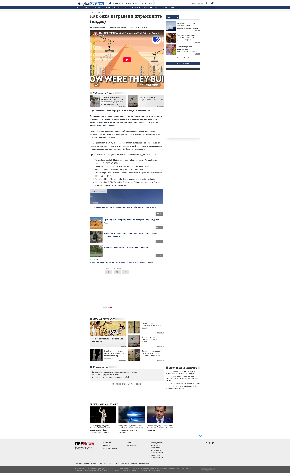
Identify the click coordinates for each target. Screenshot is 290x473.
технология (134, 262)
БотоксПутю (173, 386)
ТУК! (128, 377)
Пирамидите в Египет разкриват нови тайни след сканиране (124, 207)
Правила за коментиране (156, 446)
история (100, 262)
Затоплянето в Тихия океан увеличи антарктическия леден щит (187, 26)
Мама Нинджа (144, 463)
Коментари (100, 367)
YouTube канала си (107, 125)
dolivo (170, 371)
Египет (93, 262)
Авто (144, 3)
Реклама (106, 445)
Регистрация (132, 445)
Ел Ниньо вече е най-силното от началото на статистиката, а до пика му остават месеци (112, 100)
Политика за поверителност (157, 451)
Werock (134, 463)
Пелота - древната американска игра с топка (151, 98)
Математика (98, 7)
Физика (88, 7)
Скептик (164, 7)
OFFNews (78, 463)
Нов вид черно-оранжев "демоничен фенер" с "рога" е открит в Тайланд (187, 38)
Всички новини (182, 63)
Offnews (126, 3)
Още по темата (99, 191)
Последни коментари (183, 367)
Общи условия (157, 443)
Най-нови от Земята (104, 93)
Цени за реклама (110, 448)
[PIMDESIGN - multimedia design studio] (207, 470)
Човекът (126, 7)
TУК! (117, 375)
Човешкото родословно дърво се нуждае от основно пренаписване (152, 353)
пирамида (110, 262)
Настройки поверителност (157, 456)
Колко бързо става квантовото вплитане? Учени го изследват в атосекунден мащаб (182, 378)
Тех (150, 3)
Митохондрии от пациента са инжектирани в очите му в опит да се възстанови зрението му (187, 52)
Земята (108, 7)
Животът (117, 7)
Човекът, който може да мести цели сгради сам (126, 247)
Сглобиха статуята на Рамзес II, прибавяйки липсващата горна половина (114, 354)
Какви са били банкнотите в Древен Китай (151, 325)
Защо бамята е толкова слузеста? (188, 383)
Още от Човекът (104, 319)
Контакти (107, 443)
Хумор (172, 7)
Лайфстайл (102, 463)
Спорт (136, 3)
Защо (156, 7)
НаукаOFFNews (97, 27)
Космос (80, 7)
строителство (122, 262)
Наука (116, 3)
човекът (150, 262)
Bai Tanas (171, 383)
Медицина (136, 7)
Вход (129, 443)
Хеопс (142, 262)
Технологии (147, 7)
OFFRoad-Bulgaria (122, 463)
